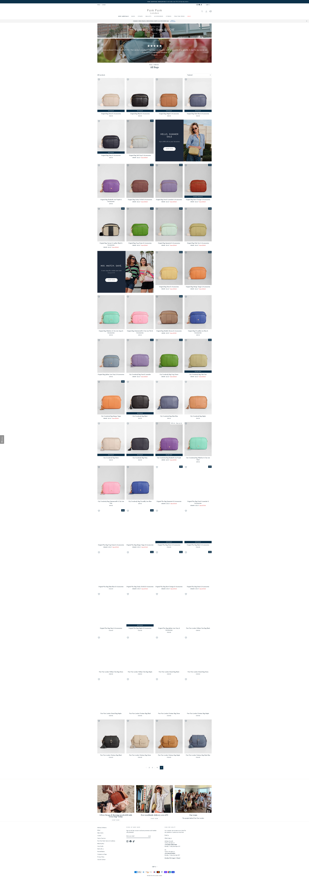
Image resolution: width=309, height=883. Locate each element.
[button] (99, 79)
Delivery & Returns (101, 827)
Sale (189, 16)
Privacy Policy (100, 857)
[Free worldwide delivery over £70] (154, 799)
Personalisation (101, 851)
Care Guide (100, 846)
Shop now (115, 820)
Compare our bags (102, 854)
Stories (168, 16)
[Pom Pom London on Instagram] (127, 841)
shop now (154, 818)
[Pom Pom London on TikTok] (134, 841)
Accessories (158, 16)
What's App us (168, 838)
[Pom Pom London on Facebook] (130, 841)
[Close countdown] (307, 21)
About (98, 4)
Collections (156, 64)
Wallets (148, 16)
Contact (104, 4)
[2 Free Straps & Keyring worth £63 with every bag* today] (115, 799)
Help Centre (100, 833)
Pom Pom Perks (179, 16)
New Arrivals (123, 16)
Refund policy (100, 843)
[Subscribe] (149, 836)
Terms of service (101, 838)
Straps (140, 16)
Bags (133, 16)
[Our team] (193, 799)
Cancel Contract (101, 859)
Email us (167, 835)
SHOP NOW (169, 149)
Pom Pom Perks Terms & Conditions (106, 841)
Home (150, 64)
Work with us (100, 849)
